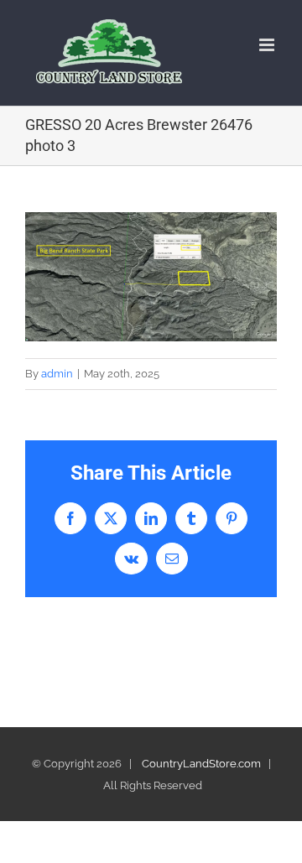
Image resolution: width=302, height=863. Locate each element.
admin (57, 373)
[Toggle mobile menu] (268, 45)
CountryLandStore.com (201, 763)
